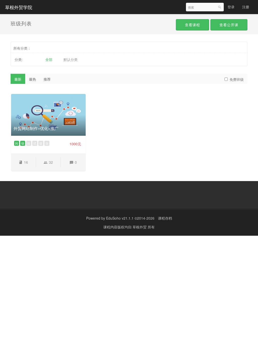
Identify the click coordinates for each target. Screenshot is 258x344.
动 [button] (22, 143)
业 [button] (46, 143)
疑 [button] (40, 143)
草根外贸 (140, 226)
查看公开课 (228, 24)
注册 (245, 6)
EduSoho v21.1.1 (120, 218)
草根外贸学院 (18, 7)
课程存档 (165, 218)
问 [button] (16, 143)
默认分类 (70, 59)
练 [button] (28, 143)
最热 (32, 79)
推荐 (47, 79)
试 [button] (34, 143)
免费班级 (237, 79)
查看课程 (192, 24)
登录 (231, 6)
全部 (48, 59)
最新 (17, 79)
